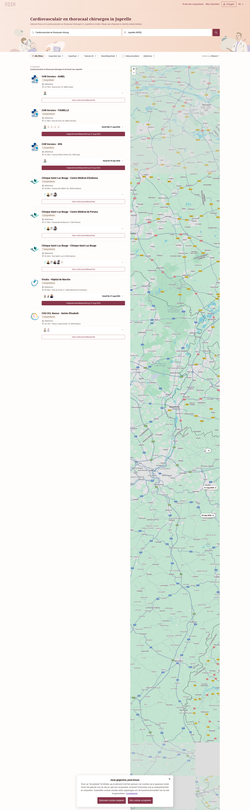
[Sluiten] (169, 778)
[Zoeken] (216, 32)
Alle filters (39, 56)
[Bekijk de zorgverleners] (83, 93)
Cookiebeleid (132, 793)
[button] (208, 515)
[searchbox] (75, 32)
